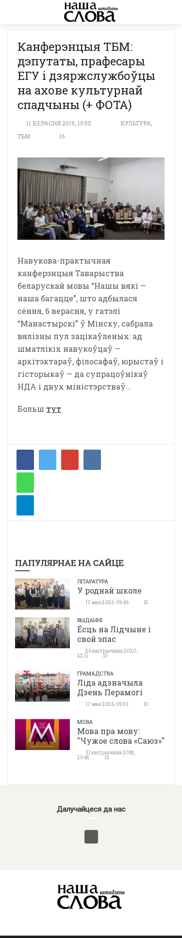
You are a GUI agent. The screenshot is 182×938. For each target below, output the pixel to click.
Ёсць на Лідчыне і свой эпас (114, 634)
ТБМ (23, 136)
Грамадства (95, 673)
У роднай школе (109, 590)
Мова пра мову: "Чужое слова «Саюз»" (121, 736)
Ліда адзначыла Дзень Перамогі (110, 687)
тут (53, 409)
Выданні (89, 620)
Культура (135, 123)
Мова (85, 721)
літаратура (92, 581)
